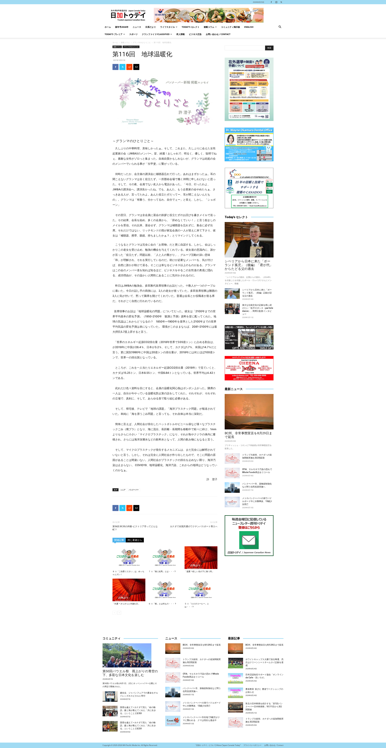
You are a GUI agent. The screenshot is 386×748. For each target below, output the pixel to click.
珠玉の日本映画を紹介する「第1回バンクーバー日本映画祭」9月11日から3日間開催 (264, 706)
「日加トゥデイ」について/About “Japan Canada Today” (217, 745)
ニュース (137, 26)
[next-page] (119, 613)
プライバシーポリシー (252, 745)
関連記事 (119, 540)
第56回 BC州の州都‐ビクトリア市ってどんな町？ (135, 528)
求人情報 (180, 34)
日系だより (150, 26)
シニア (122, 490)
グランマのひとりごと (142, 42)
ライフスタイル (167, 26)
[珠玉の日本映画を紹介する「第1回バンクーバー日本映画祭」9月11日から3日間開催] (235, 707)
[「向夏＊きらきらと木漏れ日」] (128, 590)
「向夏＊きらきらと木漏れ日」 (126, 604)
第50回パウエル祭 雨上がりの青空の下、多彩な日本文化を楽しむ (130, 673)
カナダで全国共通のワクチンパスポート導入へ (193, 526)
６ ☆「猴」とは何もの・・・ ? (162, 604)
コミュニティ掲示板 (230, 26)
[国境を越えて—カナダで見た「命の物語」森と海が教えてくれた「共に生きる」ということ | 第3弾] (110, 711)
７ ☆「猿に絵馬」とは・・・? (162, 571)
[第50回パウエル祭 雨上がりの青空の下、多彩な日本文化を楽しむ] (130, 655)
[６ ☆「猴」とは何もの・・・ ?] (165, 590)
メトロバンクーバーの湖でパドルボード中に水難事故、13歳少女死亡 (257, 501)
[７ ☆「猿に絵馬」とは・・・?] (165, 557)
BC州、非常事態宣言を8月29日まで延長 (202, 645)
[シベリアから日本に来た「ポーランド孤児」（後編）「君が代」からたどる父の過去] (249, 239)
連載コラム (209, 26)
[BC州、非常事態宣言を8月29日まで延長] (249, 411)
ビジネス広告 (195, 34)
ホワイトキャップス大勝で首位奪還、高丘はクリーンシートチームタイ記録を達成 (264, 662)
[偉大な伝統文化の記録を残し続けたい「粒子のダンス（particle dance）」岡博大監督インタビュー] (232, 308)
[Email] (136, 67)
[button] (279, 27)
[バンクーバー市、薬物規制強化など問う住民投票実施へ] (232, 487)
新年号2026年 (121, 26)
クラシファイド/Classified (155, 34)
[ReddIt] (129, 67)
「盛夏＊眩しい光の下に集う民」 (199, 571)
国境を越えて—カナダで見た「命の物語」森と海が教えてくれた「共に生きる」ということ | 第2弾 (138, 725)
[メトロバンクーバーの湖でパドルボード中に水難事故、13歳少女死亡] (232, 502)
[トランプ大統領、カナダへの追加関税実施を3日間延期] (232, 458)
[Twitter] (281, 2)
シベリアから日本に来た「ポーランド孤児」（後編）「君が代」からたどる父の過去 (249, 265)
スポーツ (133, 34)
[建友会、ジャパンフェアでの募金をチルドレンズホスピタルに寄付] (110, 696)
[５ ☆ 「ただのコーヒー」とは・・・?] (201, 590)
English (248, 26)
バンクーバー (134, 490)
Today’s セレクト (190, 26)
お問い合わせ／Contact (218, 34)
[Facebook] (271, 2)
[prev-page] (114, 613)
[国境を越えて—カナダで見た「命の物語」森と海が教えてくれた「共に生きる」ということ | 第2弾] (110, 726)
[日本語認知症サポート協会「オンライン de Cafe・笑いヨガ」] (235, 678)
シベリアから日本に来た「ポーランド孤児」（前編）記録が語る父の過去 (257, 293)
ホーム (108, 26)
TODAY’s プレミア (113, 34)
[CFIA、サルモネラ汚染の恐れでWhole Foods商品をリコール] (232, 473)
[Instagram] (276, 2)
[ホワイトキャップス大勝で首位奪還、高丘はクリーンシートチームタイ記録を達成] (235, 663)
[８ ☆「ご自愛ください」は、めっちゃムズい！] (128, 557)
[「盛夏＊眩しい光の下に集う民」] (201, 557)
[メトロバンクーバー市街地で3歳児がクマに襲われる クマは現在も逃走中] (172, 721)
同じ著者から (135, 540)
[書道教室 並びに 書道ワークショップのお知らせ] (235, 693)
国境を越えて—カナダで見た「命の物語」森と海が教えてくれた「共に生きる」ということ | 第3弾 (138, 710)
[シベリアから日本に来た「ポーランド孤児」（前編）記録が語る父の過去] (232, 293)
